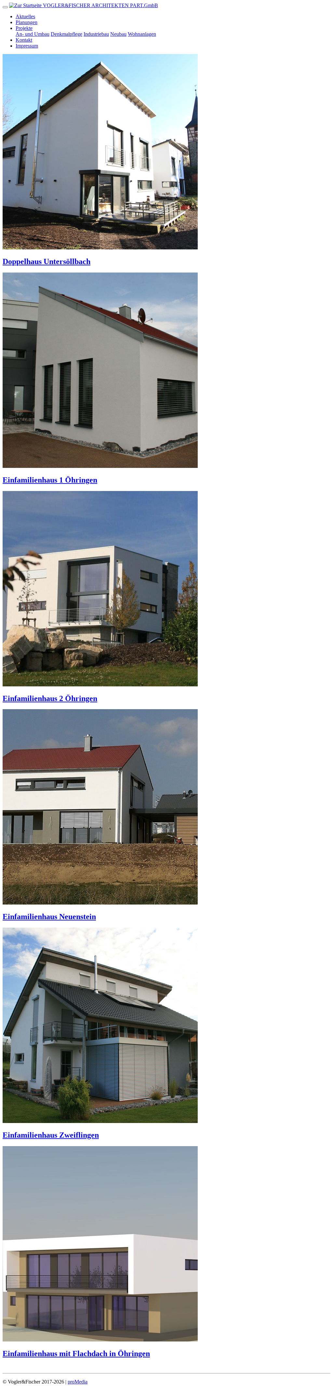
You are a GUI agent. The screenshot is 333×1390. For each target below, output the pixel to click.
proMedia (77, 1381)
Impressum (27, 46)
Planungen (26, 22)
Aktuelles (25, 16)
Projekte (24, 28)
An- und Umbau (32, 34)
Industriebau (96, 34)
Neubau (118, 34)
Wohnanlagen (142, 34)
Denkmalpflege (66, 34)
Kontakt (24, 40)
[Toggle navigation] (5, 7)
